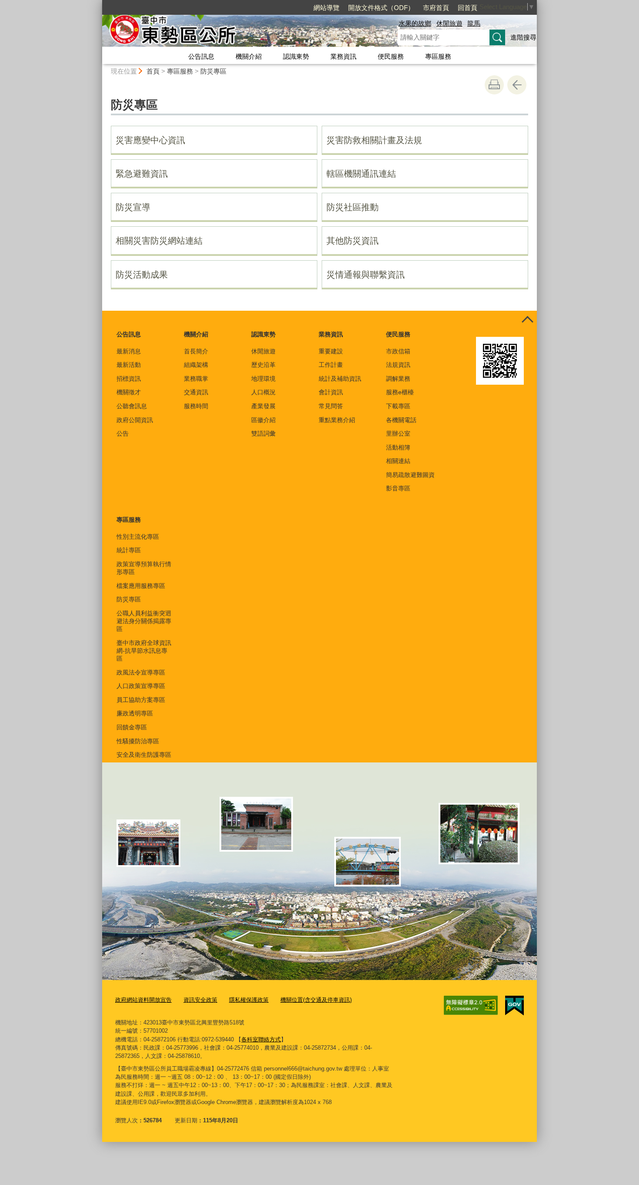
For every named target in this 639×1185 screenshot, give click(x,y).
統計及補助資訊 (340, 378)
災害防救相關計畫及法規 (374, 140)
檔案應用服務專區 (140, 585)
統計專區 (128, 550)
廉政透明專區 (134, 713)
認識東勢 (296, 56)
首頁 (153, 71)
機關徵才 (128, 392)
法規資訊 (398, 364)
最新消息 (128, 351)
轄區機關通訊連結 (361, 173)
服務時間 (196, 406)
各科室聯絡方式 (261, 1039)
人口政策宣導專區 (140, 685)
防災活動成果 (142, 274)
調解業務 (398, 378)
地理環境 (263, 378)
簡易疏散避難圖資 (410, 474)
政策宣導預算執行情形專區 (143, 568)
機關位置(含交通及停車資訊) (316, 1000)
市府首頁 (436, 7)
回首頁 (467, 7)
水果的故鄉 (415, 23)
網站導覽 (326, 7)
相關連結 (398, 460)
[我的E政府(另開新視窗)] (514, 1006)
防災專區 (213, 71)
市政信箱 (398, 351)
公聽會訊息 (131, 406)
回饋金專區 (131, 727)
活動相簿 (398, 447)
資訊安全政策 (200, 1000)
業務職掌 (196, 378)
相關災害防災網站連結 (159, 240)
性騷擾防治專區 (137, 741)
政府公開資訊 (134, 419)
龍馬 (473, 23)
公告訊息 (201, 56)
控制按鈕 (527, 320)
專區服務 (438, 56)
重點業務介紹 (337, 419)
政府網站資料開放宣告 (143, 1000)
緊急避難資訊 (142, 173)
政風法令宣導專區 (140, 672)
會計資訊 (331, 392)
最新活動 (128, 364)
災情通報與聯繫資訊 (365, 274)
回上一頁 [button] (516, 84)
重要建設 (331, 351)
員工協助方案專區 (140, 699)
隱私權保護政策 (249, 1000)
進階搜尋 (523, 37)
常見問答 (331, 406)
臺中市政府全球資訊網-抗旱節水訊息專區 (143, 650)
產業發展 (263, 406)
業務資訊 (343, 56)
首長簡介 (196, 351)
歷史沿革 (263, 364)
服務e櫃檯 (400, 392)
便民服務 (391, 56)
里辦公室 (398, 433)
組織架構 (196, 364)
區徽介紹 (263, 419)
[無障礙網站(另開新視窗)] (471, 1005)
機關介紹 (249, 56)
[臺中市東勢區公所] (239, 31)
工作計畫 (331, 364)
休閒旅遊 (449, 23)
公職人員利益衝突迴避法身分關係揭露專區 (143, 621)
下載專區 (398, 406)
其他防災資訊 (352, 240)
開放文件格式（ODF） (381, 7)
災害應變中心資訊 (150, 140)
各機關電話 (401, 419)
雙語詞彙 (263, 433)
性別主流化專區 (137, 536)
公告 (122, 433)
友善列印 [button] (494, 84)
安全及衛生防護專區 (143, 754)
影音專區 (398, 488)
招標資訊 (128, 378)
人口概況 (263, 392)
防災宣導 (133, 207)
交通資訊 (196, 392)
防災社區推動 (352, 207)
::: (98, 3)
